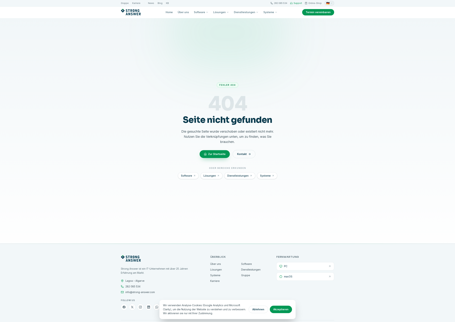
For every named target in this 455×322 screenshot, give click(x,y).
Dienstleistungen (244, 12)
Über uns (183, 12)
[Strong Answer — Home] (131, 12)
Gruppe (125, 3)
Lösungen (219, 12)
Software (199, 12)
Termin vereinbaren (318, 12)
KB (167, 3)
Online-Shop (315, 3)
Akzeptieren (280, 309)
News (151, 3)
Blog (160, 3)
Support (298, 3)
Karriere (136, 3)
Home (169, 12)
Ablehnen (258, 309)
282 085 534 (280, 3)
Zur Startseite (217, 153)
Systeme (268, 12)
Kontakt (242, 153)
